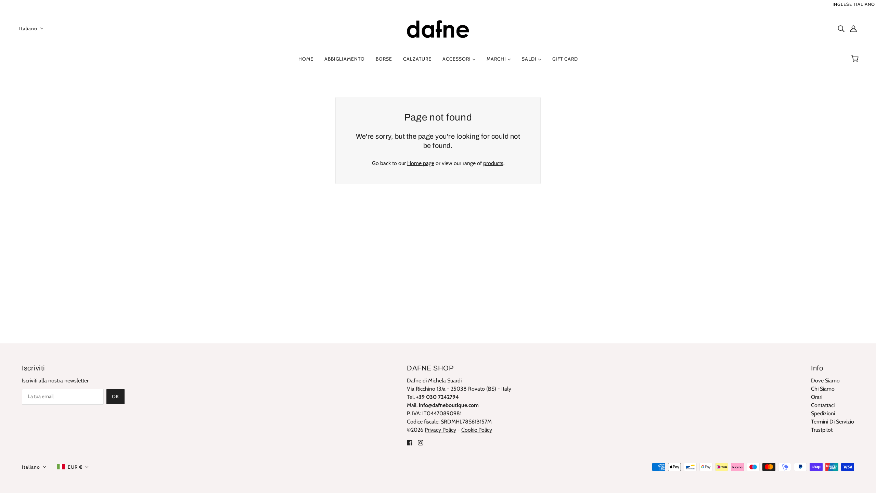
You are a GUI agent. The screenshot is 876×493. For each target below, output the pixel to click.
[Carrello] (856, 58)
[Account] (853, 28)
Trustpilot (822, 430)
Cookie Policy (476, 430)
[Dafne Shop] (438, 27)
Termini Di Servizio (832, 421)
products (493, 163)
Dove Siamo (825, 380)
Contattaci (823, 405)
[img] (841, 28)
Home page (420, 163)
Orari (816, 397)
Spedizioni (823, 413)
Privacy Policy (440, 430)
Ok (115, 396)
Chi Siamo (823, 388)
